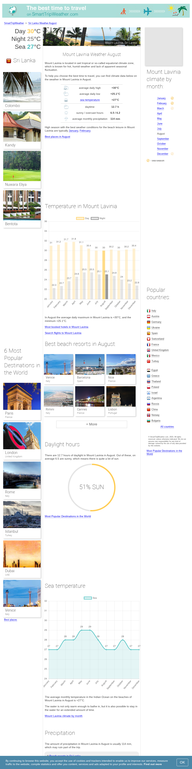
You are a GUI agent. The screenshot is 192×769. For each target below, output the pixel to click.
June (159, 123)
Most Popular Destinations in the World (68, 516)
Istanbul (11, 531)
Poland (155, 387)
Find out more (153, 764)
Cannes (82, 409)
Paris (9, 413)
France (8, 417)
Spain (155, 333)
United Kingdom (13, 456)
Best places (10, 619)
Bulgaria (156, 420)
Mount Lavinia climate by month (63, 715)
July (159, 128)
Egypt (155, 370)
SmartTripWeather (14, 23)
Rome (10, 492)
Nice (111, 377)
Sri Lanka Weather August (42, 23)
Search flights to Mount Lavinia (63, 332)
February (85, 130)
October (161, 143)
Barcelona (83, 377)
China (155, 409)
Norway (156, 415)
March (160, 108)
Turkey (8, 535)
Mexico (155, 355)
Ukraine (156, 327)
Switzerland (158, 338)
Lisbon (112, 409)
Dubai (9, 571)
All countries (167, 426)
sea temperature (90, 99)
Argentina (157, 398)
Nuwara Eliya (16, 184)
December (162, 153)
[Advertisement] (91, 167)
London (11, 452)
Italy (7, 495)
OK (182, 762)
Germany (156, 322)
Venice (50, 377)
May (159, 118)
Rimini (50, 409)
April (159, 113)
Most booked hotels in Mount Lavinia (66, 326)
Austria (155, 316)
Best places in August (57, 136)
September (163, 138)
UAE (7, 574)
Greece (155, 375)
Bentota (11, 224)
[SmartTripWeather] (96, 17)
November (162, 148)
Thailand (156, 381)
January (73, 130)
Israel (155, 392)
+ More (91, 424)
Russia (155, 403)
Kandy (10, 145)
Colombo (12, 105)
